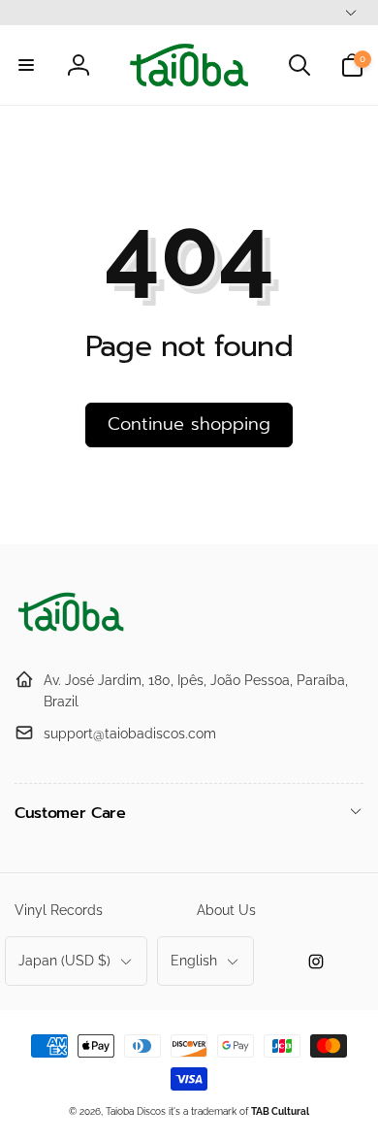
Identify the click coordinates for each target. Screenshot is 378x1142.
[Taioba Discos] (73, 632)
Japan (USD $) (64, 960)
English (194, 960)
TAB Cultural (280, 1111)
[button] (26, 65)
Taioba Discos (136, 1111)
